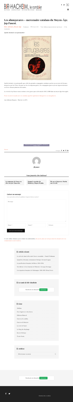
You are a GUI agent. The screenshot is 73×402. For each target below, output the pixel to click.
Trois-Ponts (20, 336)
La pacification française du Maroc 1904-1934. (30, 263)
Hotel (38, 145)
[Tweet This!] (64, 150)
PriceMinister (39, 144)
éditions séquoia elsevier (50, 27)
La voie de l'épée (22, 326)
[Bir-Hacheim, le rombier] (23, 10)
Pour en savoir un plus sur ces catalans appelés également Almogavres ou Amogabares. (30, 96)
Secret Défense (21, 333)
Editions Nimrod (22, 315)
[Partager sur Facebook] (61, 150)
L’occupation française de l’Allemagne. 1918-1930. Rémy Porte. (35, 270)
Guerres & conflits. (22, 319)
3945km (19, 308)
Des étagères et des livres (25, 312)
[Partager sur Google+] (68, 150)
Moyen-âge (17, 27)
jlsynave (27, 27)
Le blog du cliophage (23, 329)
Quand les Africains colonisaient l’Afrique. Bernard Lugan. (34, 260)
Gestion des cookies (45, 395)
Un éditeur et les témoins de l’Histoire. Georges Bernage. (34, 267)
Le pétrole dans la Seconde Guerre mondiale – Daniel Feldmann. (36, 256)
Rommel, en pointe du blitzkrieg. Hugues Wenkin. (36, 182)
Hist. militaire (8, 27)
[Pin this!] (66, 150)
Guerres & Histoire (22, 322)
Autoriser (43, 289)
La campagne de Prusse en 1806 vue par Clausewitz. (13, 182)
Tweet (6, 149)
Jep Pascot (59, 27)
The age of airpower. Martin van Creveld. (58, 182)
